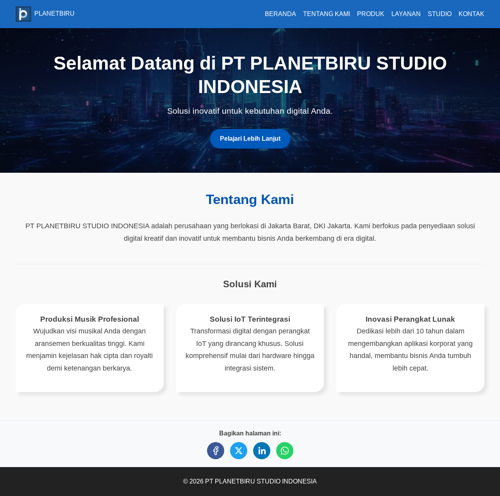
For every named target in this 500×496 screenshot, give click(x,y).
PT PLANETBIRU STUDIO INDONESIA (261, 481)
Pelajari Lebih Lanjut (250, 138)
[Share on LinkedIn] (261, 450)
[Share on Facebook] (215, 450)
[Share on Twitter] (238, 450)
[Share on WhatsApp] (284, 450)
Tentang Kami (326, 14)
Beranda (280, 14)
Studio (440, 14)
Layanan (406, 14)
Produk (370, 14)
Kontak (471, 14)
